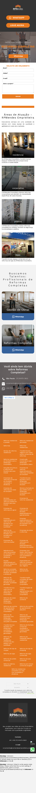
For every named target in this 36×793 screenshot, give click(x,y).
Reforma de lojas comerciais (25, 654)
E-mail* (5, 78)
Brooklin (17, 687)
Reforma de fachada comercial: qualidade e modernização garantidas (26, 628)
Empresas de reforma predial (9, 541)
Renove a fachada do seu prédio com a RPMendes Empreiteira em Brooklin (27, 491)
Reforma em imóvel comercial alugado (26, 664)
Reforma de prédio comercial (10, 659)
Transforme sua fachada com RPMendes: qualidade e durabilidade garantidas (9, 629)
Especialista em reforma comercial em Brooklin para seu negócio (26, 563)
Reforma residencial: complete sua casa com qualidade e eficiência (19, 671)
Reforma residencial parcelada (26, 441)
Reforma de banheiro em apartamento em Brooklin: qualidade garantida (10, 581)
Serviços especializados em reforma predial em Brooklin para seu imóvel (10, 501)
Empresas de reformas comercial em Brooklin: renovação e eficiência (10, 481)
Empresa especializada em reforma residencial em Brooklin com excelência (26, 522)
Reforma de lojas (9, 654)
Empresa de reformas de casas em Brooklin (10, 489)
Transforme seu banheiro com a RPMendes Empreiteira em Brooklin (25, 481)
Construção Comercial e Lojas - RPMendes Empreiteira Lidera (26, 461)
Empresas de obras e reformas (26, 531)
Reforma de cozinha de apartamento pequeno (26, 608)
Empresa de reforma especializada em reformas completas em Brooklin (26, 471)
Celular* (5, 73)
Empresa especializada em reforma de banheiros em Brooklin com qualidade (9, 523)
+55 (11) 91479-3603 (13, 388)
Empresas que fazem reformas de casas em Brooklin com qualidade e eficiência (26, 554)
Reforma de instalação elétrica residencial (26, 638)
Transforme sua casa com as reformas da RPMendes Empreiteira (9, 591)
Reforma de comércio (24, 598)
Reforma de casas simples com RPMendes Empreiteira (10, 600)
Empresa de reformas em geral (10, 509)
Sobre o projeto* (8, 83)
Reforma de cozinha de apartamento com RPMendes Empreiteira (10, 609)
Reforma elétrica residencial (9, 664)
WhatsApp (18, 56)
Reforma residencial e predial (10, 441)
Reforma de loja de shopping (26, 649)
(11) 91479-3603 (22, 378)
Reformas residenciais (24, 446)
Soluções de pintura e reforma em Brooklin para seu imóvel (10, 470)
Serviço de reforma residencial (10, 451)
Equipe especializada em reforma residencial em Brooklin (10, 563)
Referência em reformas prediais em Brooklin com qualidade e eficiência (10, 554)
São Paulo (17, 684)
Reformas (7, 446)
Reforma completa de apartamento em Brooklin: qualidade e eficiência (10, 571)
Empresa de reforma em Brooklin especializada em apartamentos (25, 511)
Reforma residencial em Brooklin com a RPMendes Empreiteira (10, 461)
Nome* (5, 68)
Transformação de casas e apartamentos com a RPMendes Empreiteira (26, 591)
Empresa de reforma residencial (26, 499)
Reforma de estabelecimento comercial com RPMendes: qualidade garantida (26, 618)
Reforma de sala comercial (25, 659)
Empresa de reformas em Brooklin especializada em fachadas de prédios (26, 544)
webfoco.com (30, 693)
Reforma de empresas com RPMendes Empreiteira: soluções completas (10, 618)
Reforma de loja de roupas (10, 649)
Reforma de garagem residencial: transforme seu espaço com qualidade (9, 641)
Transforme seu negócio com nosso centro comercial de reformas (26, 453)
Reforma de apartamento (24, 570)
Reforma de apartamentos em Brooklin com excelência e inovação (10, 533)
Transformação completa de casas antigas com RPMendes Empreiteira (26, 581)
